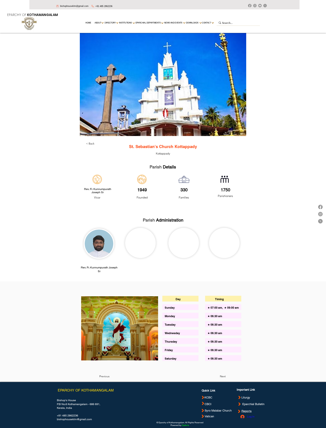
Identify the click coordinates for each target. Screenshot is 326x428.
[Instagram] (255, 5)
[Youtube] (260, 5)
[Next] (213, 23)
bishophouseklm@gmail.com (74, 6)
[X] (265, 5)
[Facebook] (249, 5)
